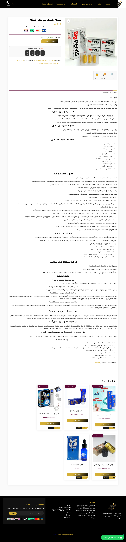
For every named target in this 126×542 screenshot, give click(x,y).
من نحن (69, 504)
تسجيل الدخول (47, 4)
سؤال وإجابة (67, 514)
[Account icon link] (4, 4)
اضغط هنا (97, 362)
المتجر (100, 4)
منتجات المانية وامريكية (40, 60)
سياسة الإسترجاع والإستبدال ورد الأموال (61, 511)
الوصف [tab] (115, 92)
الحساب (74, 4)
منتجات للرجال (20, 60)
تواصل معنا (60, 4)
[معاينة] (107, 399)
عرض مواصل (87, 4)
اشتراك (13, 513)
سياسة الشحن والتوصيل (64, 507)
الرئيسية (109, 4)
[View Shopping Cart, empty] (8, 4)
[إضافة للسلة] (101, 399)
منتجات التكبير (51, 60)
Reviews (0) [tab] (107, 92)
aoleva (55, 534)
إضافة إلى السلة (50, 41)
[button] (13, 4)
